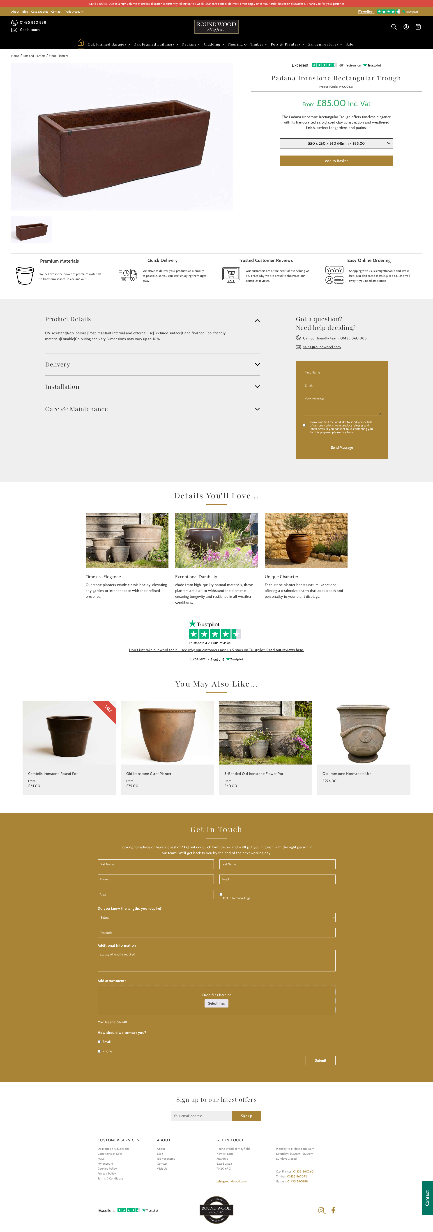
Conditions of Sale (110, 1153)
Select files (216, 1003)
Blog (25, 11)
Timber (257, 44)
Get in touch (29, 29)
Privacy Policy (107, 1173)
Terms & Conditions (110, 1178)
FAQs (101, 1158)
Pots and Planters (34, 55)
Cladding (212, 44)
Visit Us (162, 1168)
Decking (189, 44)
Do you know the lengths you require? (130, 908)
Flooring (235, 44)
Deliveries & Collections (113, 1148)
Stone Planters (58, 55)
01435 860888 (297, 1181)
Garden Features (323, 44)
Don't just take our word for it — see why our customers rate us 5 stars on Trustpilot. (216, 650)
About (15, 11)
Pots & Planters (286, 44)
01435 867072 (297, 1176)
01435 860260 (303, 1171)
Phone (107, 1051)
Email (106, 1042)
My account (105, 1163)
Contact (56, 11)
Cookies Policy (107, 1168)
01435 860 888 (32, 22)
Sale (349, 44)
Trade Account (73, 11)
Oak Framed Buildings (154, 44)
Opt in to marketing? (236, 898)
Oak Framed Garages (107, 44)
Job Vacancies (166, 1158)
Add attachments (112, 981)
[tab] (152, 319)
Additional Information (117, 945)
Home (15, 55)
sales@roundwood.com (322, 347)
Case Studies (39, 11)
